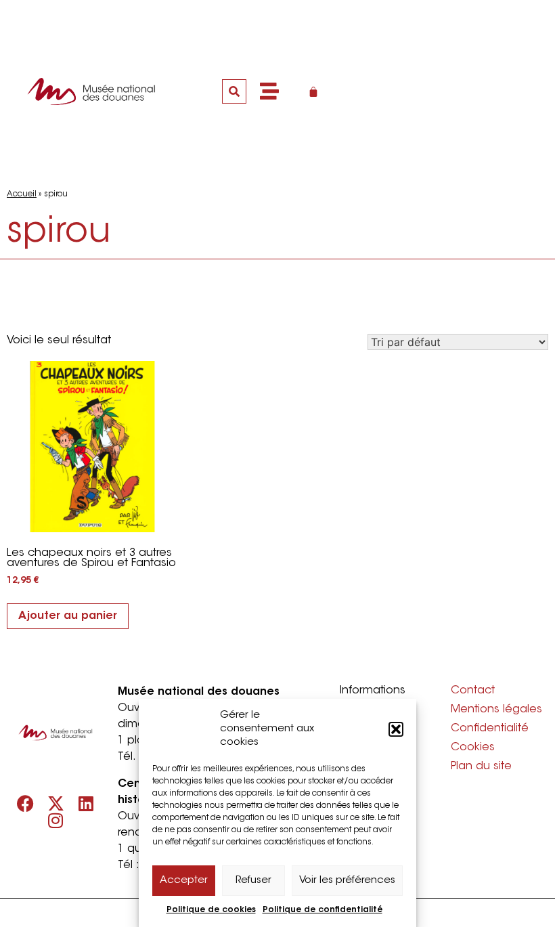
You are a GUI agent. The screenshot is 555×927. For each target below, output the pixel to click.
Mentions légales (496, 709)
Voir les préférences (347, 881)
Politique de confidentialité (322, 910)
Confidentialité (490, 728)
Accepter (184, 881)
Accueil (22, 194)
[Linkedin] (86, 803)
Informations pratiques (372, 697)
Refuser (253, 881)
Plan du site (481, 766)
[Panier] (313, 91)
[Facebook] (25, 803)
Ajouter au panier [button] (67, 616)
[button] (396, 729)
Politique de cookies (211, 910)
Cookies (473, 747)
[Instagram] (55, 820)
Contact (473, 690)
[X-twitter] (55, 803)
